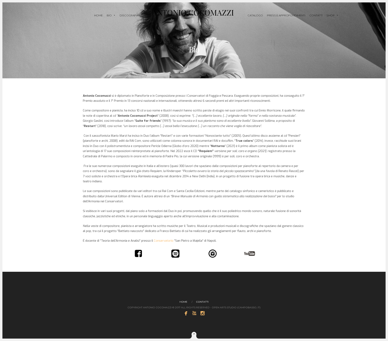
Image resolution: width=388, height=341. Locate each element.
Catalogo (255, 15)
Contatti (316, 15)
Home (98, 15)
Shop (331, 15)
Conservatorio (163, 241)
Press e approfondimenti (286, 15)
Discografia (129, 15)
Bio (109, 15)
